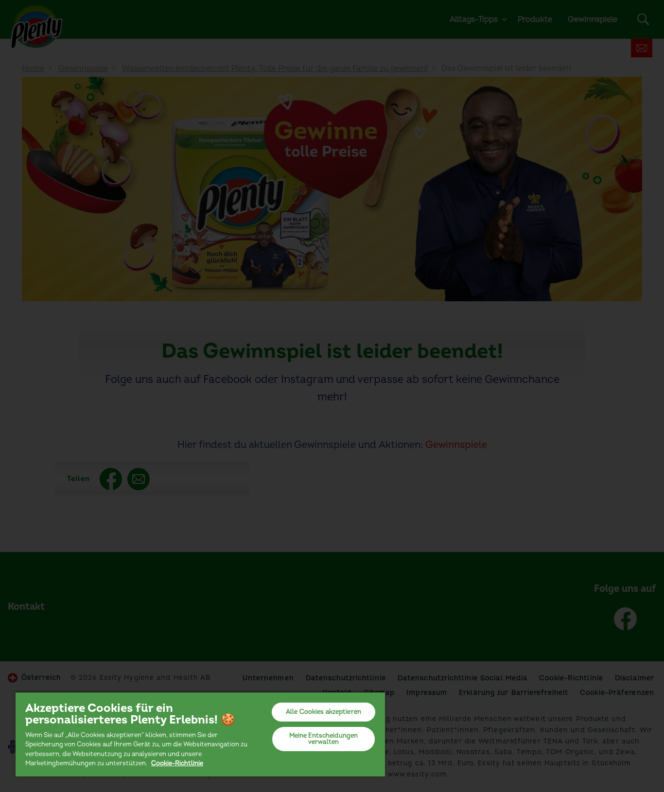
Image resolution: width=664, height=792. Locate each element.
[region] (200, 733)
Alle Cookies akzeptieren (323, 712)
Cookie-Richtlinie (177, 763)
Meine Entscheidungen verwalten (323, 739)
